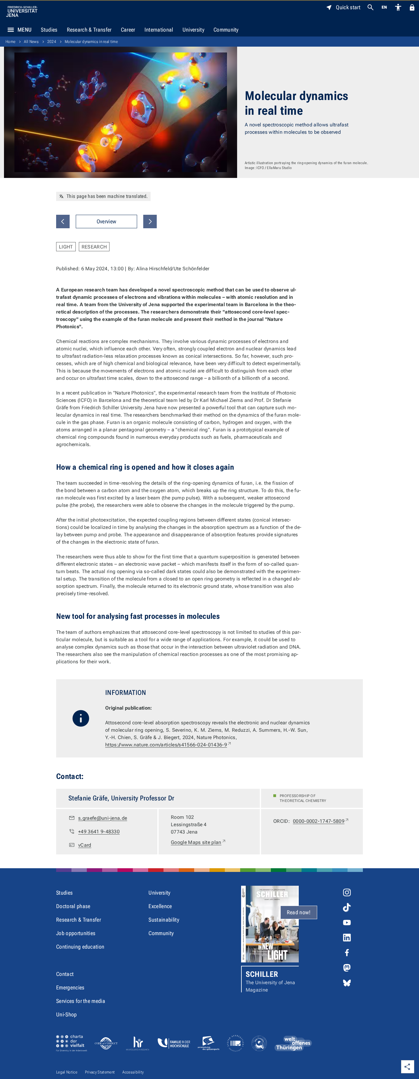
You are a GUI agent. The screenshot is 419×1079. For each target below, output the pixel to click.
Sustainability (163, 919)
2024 (51, 41)
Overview (107, 221)
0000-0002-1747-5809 (321, 821)
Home (10, 41)
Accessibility (133, 1072)
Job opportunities (75, 933)
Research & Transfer (89, 29)
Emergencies (70, 987)
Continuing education (80, 946)
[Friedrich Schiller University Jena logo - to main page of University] (21, 11)
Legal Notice (66, 1072)
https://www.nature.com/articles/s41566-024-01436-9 (168, 745)
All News (31, 41)
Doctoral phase (73, 906)
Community (226, 29)
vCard (84, 845)
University (193, 29)
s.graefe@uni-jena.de (102, 818)
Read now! (299, 912)
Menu (24, 29)
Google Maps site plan (198, 842)
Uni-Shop (66, 1014)
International (158, 29)
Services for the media (80, 1001)
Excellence (160, 906)
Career (128, 29)
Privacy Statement (100, 1072)
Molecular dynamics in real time (91, 41)
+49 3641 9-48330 (99, 831)
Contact (65, 974)
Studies (49, 29)
